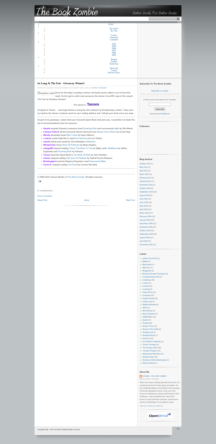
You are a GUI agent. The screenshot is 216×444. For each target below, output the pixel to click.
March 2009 (144, 213)
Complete (114, 40)
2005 (114, 55)
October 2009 (145, 188)
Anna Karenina (81, 138)
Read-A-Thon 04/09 (150, 329)
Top (178, 429)
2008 (114, 48)
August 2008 (145, 238)
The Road (72, 164)
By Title (114, 31)
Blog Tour (146, 268)
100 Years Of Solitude (76, 158)
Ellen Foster (72, 135)
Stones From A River (106, 132)
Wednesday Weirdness (152, 354)
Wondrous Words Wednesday (154, 360)
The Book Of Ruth (81, 155)
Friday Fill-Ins (148, 292)
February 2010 (145, 178)
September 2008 (146, 234)
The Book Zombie (76, 177)
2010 (114, 44)
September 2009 (146, 192)
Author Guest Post (150, 258)
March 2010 (144, 174)
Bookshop (114, 64)
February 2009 (145, 216)
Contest (94, 88)
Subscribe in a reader (159, 91)
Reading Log (148, 332)
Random (146, 323)
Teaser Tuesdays (149, 345)
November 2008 (146, 227)
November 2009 (146, 185)
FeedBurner (165, 114)
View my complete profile (151, 406)
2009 (114, 46)
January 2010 (145, 181)
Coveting (146, 289)
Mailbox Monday (149, 305)
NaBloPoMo (147, 317)
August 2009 (145, 195)
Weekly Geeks (148, 357)
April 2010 (144, 171)
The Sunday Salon (150, 348)
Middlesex (112, 148)
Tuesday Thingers (150, 351)
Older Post (130, 200)
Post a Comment (44, 196)
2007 (114, 51)
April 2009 (144, 209)
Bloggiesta (147, 271)
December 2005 (146, 245)
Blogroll (114, 59)
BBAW (145, 261)
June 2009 (144, 202)
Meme (145, 308)
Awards (114, 62)
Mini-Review (148, 311)
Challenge (147, 280)
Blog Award (147, 265)
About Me (114, 68)
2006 (114, 53)
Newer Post (42, 200)
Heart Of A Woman (71, 145)
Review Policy (114, 73)
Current (114, 35)
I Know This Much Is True (81, 148)
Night (116, 128)
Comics (146, 283)
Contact (114, 70)
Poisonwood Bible (97, 161)
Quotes (145, 320)
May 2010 (144, 167)
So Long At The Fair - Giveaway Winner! (61, 83)
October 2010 (145, 164)
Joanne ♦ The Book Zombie (154, 376)
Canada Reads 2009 (151, 277)
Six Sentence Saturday (152, 342)
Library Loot (147, 301)
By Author (114, 29)
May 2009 (144, 206)
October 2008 (145, 231)
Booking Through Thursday (153, 274)
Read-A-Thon (148, 326)
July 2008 (143, 241)
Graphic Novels (149, 298)
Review (146, 338)
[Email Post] (39, 181)
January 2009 (145, 220)
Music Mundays (149, 314)
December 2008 (146, 224)
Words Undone (149, 363)
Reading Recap (149, 335)
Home (110, 24)
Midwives (91, 141)
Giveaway (103, 88)
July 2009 (143, 199)
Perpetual (114, 37)
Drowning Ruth (90, 128)
